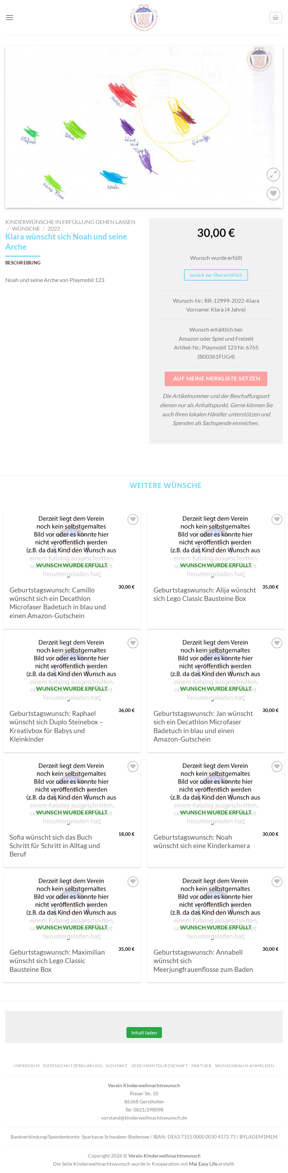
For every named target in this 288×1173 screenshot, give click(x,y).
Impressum (27, 1065)
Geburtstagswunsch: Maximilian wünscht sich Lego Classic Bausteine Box (57, 960)
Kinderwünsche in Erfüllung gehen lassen (70, 221)
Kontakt (116, 1065)
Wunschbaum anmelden (244, 1065)
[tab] (22, 263)
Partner (201, 1065)
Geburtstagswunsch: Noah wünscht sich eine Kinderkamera (201, 841)
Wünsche (26, 228)
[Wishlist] (273, 194)
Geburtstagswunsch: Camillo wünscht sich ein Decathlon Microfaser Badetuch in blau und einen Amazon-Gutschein (57, 603)
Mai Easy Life (203, 1164)
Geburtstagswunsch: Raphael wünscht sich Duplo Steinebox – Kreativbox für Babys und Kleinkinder (56, 726)
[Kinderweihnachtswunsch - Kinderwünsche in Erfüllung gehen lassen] (144, 17)
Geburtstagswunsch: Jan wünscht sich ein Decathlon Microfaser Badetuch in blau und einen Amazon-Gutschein (203, 726)
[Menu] (9, 17)
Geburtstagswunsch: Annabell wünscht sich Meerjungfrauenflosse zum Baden (203, 960)
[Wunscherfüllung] (276, 17)
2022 (53, 228)
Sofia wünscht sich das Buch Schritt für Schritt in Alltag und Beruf (54, 845)
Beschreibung (22, 262)
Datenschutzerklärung (73, 1065)
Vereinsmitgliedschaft (159, 1065)
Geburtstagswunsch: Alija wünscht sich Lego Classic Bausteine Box (204, 594)
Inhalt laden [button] (144, 1033)
